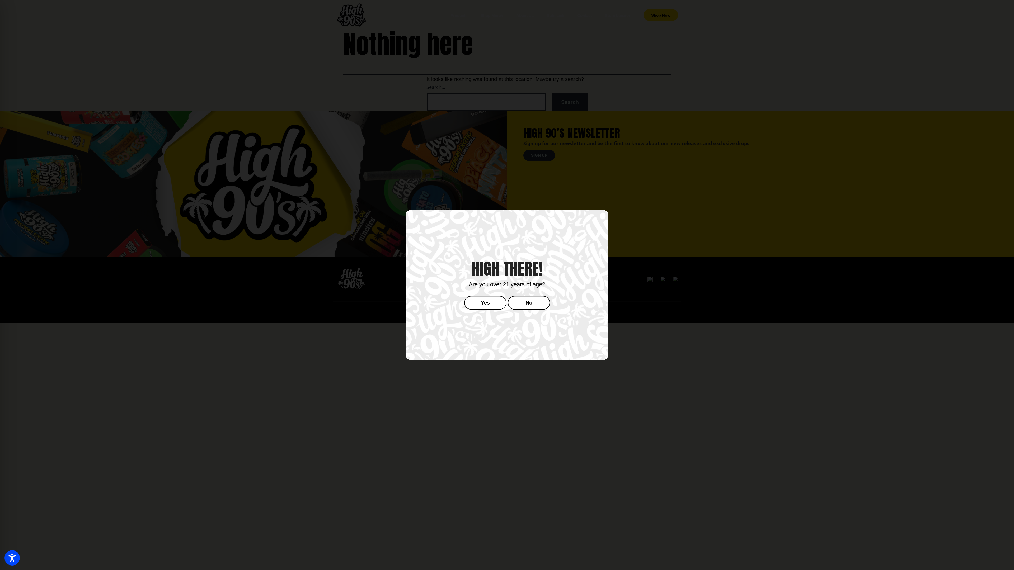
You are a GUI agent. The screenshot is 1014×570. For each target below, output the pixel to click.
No (528, 303)
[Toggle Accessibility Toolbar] (12, 558)
